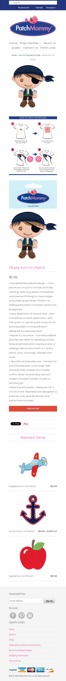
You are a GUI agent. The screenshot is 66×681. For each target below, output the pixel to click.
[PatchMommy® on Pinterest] (21, 619)
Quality (16, 47)
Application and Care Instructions (25, 645)
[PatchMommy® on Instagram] (30, 619)
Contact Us (30, 47)
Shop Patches (30, 43)
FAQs (11, 640)
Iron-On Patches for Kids (29, 55)
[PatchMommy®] (33, 26)
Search (12, 634)
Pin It (25, 423)
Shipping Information (18, 656)
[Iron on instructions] (33, 146)
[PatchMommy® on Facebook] (13, 619)
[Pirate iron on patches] (33, 220)
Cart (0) (39, 8)
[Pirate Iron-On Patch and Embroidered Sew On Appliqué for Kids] (33, 87)
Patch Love (48, 47)
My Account (23, 8)
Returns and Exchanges (20, 650)
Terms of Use (15, 661)
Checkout (50, 8)
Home (13, 43)
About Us (49, 43)
